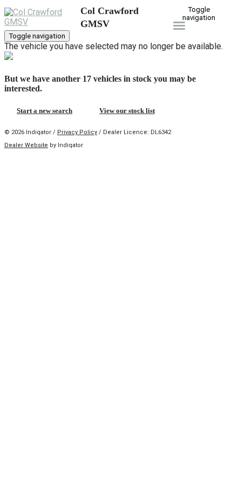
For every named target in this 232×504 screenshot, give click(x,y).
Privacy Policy (77, 132)
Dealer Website (26, 145)
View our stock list (127, 111)
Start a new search (44, 111)
